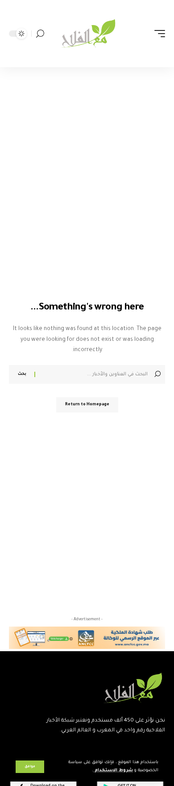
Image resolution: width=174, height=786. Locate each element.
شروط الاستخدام (113, 770)
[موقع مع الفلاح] (87, 33)
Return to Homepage (87, 405)
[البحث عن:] (92, 374)
